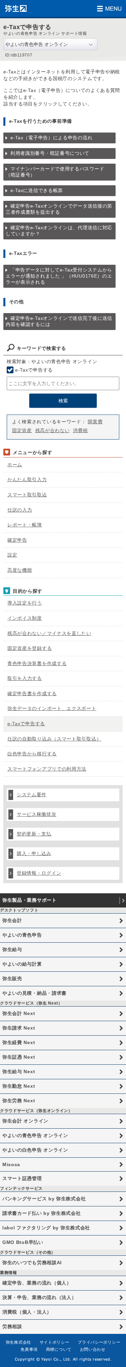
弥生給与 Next (18, 1071)
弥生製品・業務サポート (29, 900)
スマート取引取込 (27, 494)
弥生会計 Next (18, 1013)
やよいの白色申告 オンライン (35, 1150)
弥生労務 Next (18, 1100)
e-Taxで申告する (34, 370)
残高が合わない (52, 430)
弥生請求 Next (18, 1028)
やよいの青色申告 (22, 935)
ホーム (14, 464)
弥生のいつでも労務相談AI (32, 1262)
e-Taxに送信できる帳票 (36, 190)
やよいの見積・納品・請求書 (34, 993)
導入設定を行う (24, 603)
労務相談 (12, 1326)
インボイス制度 (24, 618)
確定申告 (17, 540)
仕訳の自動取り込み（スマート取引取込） (54, 738)
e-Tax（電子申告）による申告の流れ (51, 137)
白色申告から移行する (32, 753)
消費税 (80, 430)
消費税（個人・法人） (27, 1312)
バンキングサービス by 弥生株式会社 (44, 1198)
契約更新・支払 (34, 833)
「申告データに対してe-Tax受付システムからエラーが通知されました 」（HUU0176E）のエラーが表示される (59, 276)
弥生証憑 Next (18, 1057)
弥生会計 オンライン (25, 1121)
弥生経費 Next (18, 1042)
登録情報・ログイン (39, 873)
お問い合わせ (93, 1349)
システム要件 (31, 794)
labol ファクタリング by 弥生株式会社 (46, 1227)
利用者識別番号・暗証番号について (49, 153)
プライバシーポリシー (99, 1342)
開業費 (95, 421)
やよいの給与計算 (22, 964)
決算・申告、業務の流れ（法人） (39, 1297)
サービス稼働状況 (36, 814)
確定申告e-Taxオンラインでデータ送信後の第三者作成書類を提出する (59, 209)
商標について (59, 1349)
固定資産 (22, 430)
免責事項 (29, 1349)
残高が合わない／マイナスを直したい (49, 633)
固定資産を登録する (29, 648)
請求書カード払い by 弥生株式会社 (41, 1213)
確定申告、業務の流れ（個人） (37, 1283)
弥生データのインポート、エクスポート (51, 708)
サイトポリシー (55, 1342)
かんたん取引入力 (27, 479)
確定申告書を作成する (32, 693)
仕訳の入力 (19, 510)
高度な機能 (19, 570)
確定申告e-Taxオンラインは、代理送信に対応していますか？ (59, 230)
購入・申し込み (34, 853)
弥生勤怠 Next (18, 1086)
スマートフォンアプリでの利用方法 (46, 769)
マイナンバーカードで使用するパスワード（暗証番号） (55, 172)
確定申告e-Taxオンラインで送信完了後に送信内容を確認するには (59, 321)
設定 (12, 555)
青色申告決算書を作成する (37, 663)
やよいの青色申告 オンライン (35, 1135)
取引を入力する (24, 678)
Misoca (11, 1164)
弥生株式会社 (18, 1342)
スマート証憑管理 (22, 1178)
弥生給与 (12, 949)
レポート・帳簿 (24, 524)
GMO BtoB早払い (22, 1242)
